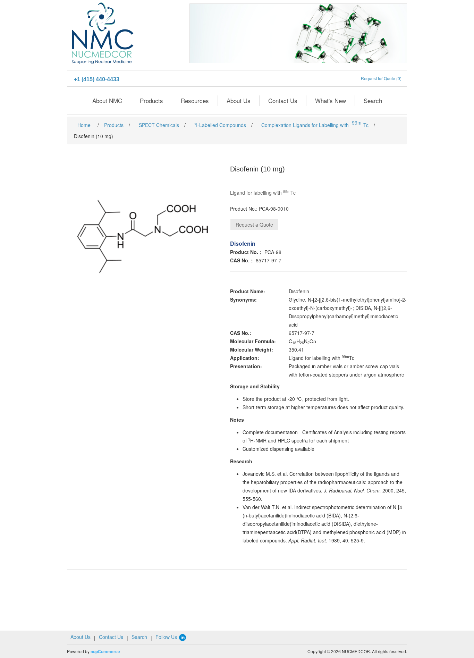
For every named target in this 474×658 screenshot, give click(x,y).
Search (373, 100)
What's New (330, 100)
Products (151, 100)
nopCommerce (105, 651)
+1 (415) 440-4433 (96, 79)
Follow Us (166, 636)
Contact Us (282, 100)
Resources (195, 100)
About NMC (107, 100)
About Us (239, 100)
